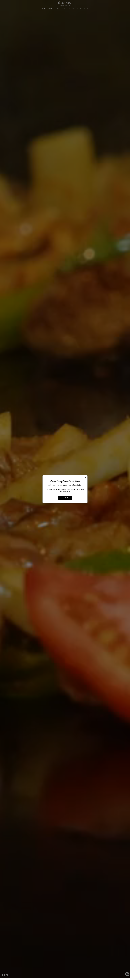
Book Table (65, 498)
